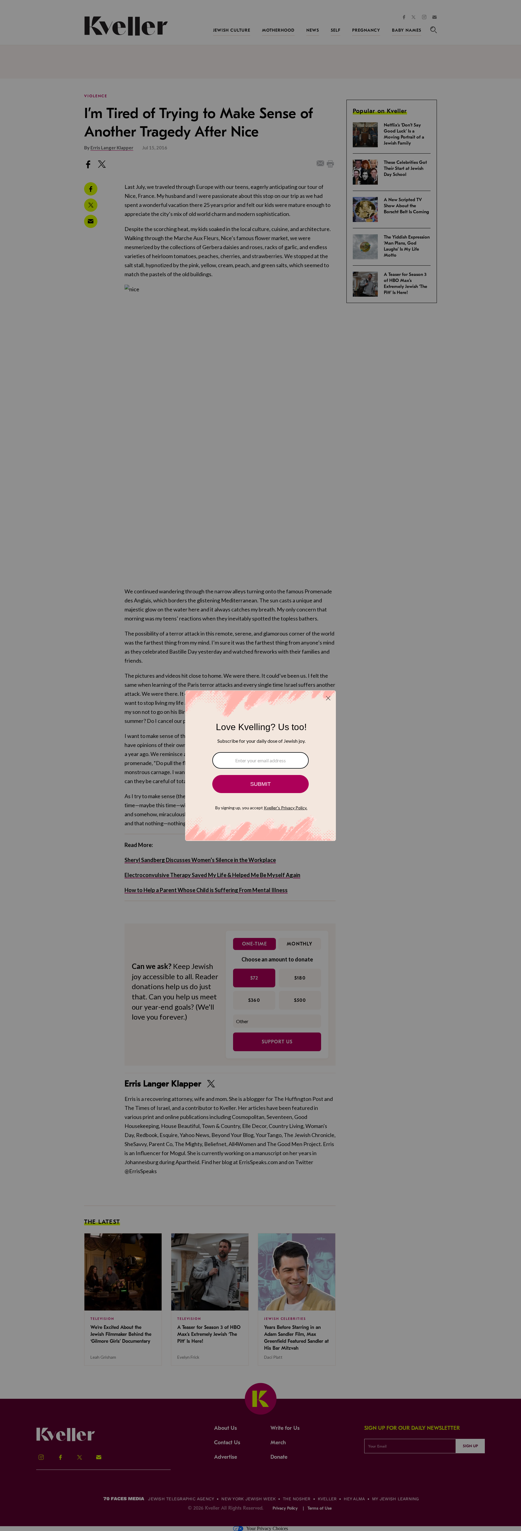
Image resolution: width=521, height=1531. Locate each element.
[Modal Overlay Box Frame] (260, 765)
